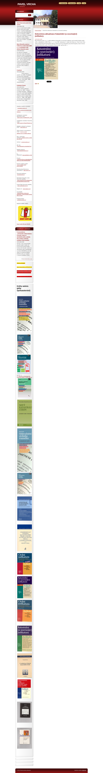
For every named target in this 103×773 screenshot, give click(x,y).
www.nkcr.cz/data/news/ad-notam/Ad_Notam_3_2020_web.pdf (24, 377)
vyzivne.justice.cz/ (25, 142)
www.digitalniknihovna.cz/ (22, 150)
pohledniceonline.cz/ (21, 200)
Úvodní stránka (38, 30)
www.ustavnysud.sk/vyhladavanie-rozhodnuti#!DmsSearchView (24, 181)
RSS (79, 3)
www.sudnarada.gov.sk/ (22, 185)
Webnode (84, 770)
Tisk (84, 3)
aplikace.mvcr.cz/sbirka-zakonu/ (24, 133)
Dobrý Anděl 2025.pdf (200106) (23, 224)
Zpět (36, 83)
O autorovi (19, 70)
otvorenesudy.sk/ (21, 174)
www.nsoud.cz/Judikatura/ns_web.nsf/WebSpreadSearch (29, 117)
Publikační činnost (21, 85)
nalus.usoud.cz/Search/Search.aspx (25, 123)
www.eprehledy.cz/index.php (28, 155)
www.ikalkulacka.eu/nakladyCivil (24, 146)
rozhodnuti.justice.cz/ (22, 108)
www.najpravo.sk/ (27, 188)
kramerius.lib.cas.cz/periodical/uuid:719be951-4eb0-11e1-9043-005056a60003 (27, 160)
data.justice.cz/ (27, 170)
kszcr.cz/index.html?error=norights (21, 165)
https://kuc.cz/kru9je (23, 131)
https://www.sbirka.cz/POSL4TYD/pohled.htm (27, 267)
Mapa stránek (72, 3)
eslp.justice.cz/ (23, 127)
